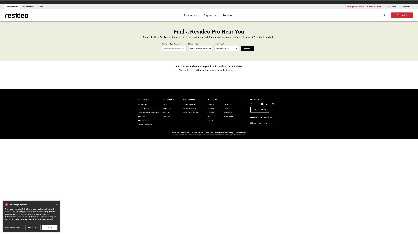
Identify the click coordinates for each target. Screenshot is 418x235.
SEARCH (247, 48)
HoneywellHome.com (197, 132)
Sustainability (228, 116)
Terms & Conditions (221, 132)
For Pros (227, 108)
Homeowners (12, 6)
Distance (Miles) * (194, 44)
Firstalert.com (185, 132)
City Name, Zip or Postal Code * (172, 44)
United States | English (263, 123)
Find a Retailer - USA (189, 108)
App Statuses (142, 104)
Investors (211, 112)
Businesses (211, 108)
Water (165, 113)
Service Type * (219, 44)
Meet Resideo (216, 100)
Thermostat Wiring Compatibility (148, 112)
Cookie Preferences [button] (240, 132)
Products (189, 15)
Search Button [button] (384, 15)
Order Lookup (142, 120)
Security (165, 108)
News (209, 116)
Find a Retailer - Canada (191, 112)
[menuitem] (191, 15)
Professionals (28, 6)
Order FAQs (141, 116)
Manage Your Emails (259, 117)
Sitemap (230, 132)
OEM (41, 6)
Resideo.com (175, 132)
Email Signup (260, 110)
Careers (210, 120)
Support (209, 15)
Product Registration (145, 124)
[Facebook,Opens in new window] (257, 104)
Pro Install (401, 15)
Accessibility (228, 112)
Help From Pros (192, 100)
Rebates (228, 15)
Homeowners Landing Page (11, 15)
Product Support (143, 108)
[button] (56, 204)
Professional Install (189, 104)
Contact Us (227, 104)
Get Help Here (146, 100)
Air (164, 104)
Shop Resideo (171, 100)
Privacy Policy (209, 132)
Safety (165, 117)
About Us (407, 6)
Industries (393, 6)
